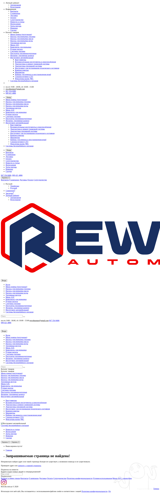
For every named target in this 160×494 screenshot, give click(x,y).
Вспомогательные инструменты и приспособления (35, 62)
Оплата (13, 18)
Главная (9, 450)
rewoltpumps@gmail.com (15, 89)
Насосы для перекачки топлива (22, 37)
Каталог (7, 371)
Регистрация (15, 7)
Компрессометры (22, 70)
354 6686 (6, 175)
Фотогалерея (15, 24)
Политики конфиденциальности (94, 491)
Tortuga (156, 489)
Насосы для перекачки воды (21, 41)
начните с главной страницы (29, 466)
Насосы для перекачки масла (21, 39)
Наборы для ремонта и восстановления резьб (33, 74)
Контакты (14, 11)
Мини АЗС (14, 45)
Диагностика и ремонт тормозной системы (32, 64)
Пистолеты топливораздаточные (23, 53)
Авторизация (15, 5)
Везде (8, 285)
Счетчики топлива (17, 51)
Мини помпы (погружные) (21, 34)
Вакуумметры (20, 60)
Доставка (14, 15)
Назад (9, 97)
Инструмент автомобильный (21, 58)
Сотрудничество (16, 20)
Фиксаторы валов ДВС (24, 79)
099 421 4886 (11, 93)
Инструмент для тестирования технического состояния (37, 68)
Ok (109, 491)
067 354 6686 (11, 91)
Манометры (19, 72)
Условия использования (102, 478)
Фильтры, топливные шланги (22, 56)
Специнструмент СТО (24, 77)
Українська (14, 186)
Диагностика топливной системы (28, 66)
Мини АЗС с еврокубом (122, 478)
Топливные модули (18, 43)
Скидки (13, 30)
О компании (15, 13)
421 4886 (17, 175)
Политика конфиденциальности (80, 478)
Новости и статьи (17, 22)
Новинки (14, 28)
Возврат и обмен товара (10, 478)
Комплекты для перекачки (20, 47)
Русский (13, 188)
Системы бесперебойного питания (24, 81)
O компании (34, 478)
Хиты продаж (15, 26)
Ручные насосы (16, 49)
